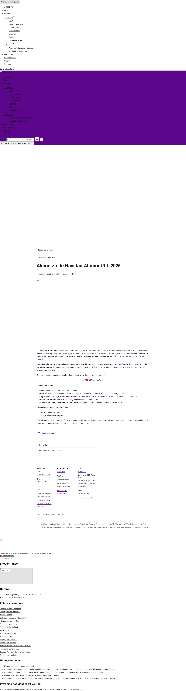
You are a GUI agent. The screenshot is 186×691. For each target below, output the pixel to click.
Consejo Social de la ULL (10, 612)
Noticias (7, 13)
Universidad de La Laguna (10, 609)
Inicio (6, 10)
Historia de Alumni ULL (9, 621)
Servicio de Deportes (8, 640)
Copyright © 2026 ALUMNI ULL (31, 689)
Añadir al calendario (49, 433)
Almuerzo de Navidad (44, 504)
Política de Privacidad (9, 627)
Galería (7, 61)
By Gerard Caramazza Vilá (72, 689)
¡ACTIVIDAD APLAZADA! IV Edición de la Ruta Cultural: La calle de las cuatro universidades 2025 (128, 526)
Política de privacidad (9, 689)
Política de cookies (53, 689)
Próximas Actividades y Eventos (21, 48)
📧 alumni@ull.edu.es (7, 558)
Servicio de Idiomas (8, 643)
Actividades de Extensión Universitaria (15, 646)
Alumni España (6, 615)
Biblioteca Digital (7, 636)
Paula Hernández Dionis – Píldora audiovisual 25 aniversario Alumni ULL (33, 675)
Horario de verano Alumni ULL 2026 (19, 666)
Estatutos (12, 34)
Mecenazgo (8, 54)
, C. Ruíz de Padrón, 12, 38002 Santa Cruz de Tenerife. (97, 396)
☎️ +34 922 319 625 (7, 556)
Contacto (7, 64)
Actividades (8, 45)
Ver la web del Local (85, 498)
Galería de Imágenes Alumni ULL (13, 618)
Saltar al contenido (7, 69)
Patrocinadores (10, 58)
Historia (12, 37)
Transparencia (14, 31)
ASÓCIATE (8, 7)
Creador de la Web (16, 40)
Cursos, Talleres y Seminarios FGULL (15, 652)
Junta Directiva (14, 27)
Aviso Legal (4, 630)
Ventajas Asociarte (16, 24)
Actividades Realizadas (18, 51)
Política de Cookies (8, 633)
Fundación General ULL (9, 649)
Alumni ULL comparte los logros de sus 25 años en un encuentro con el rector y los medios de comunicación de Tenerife (53, 672)
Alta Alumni (13, 21)
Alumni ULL (8, 18)
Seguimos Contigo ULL (9, 624)
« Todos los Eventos (45, 250)
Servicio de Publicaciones (10, 655)
